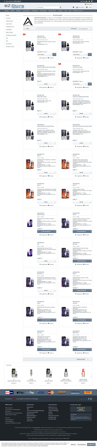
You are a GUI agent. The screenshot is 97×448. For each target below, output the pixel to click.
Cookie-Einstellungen (53, 410)
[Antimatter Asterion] (65, 252)
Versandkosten (37, 427)
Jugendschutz (30, 407)
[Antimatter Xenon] (65, 223)
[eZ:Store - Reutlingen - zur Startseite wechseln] (14, 6)
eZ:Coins (83, 1)
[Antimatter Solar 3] (65, 193)
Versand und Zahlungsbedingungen (35, 410)
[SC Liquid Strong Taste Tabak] (14, 373)
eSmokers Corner (10, 46)
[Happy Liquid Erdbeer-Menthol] (83, 373)
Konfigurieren (91, 444)
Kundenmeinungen (53, 409)
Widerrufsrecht (30, 414)
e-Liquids (8, 18)
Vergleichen (44, 58)
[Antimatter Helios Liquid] (65, 46)
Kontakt (50, 412)
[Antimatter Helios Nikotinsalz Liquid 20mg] (30, 134)
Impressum (29, 419)
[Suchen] (60, 7)
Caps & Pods (9, 24)
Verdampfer (9, 29)
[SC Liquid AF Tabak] (48, 373)
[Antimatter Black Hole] (65, 341)
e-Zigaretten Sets (10, 26)
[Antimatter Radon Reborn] (30, 223)
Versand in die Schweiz (32, 412)
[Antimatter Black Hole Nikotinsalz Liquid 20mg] (65, 134)
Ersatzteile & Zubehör (11, 35)
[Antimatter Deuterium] (30, 282)
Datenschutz (30, 420)
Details (46, 84)
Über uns (50, 414)
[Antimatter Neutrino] (30, 341)
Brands (7, 15)
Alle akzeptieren (82, 444)
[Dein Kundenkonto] (89, 1)
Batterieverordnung (31, 415)
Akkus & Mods (9, 32)
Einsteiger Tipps (52, 417)
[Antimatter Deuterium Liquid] (65, 75)
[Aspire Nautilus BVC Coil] (31, 373)
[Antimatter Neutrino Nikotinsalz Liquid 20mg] (30, 75)
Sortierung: (74, 28)
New (7, 41)
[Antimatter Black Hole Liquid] (30, 105)
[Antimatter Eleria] (30, 311)
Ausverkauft (9, 43)
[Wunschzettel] (73, 7)
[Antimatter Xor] (30, 252)
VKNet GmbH (66, 438)
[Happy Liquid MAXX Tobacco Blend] (66, 373)
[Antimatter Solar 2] (65, 164)
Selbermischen (9, 21)
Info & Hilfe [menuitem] (89, 4)
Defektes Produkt (31, 417)
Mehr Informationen (43, 445)
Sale (7, 38)
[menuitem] (84, 1)
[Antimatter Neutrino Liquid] (30, 46)
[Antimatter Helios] (65, 282)
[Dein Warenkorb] (92, 1)
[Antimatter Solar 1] (30, 193)
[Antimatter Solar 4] (30, 164)
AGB (28, 409)
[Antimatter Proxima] (65, 311)
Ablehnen (73, 444)
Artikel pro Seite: (81, 359)
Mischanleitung (52, 419)
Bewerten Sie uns (52, 407)
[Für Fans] (89, 399)
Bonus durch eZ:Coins (53, 415)
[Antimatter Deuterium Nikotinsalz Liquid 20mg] (65, 105)
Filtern (27, 28)
